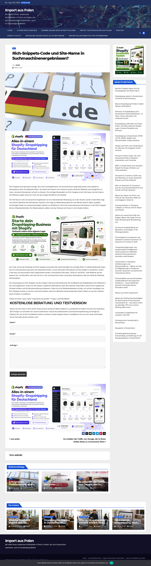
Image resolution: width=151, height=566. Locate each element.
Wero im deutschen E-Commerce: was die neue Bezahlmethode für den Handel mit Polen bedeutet (129, 188)
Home (9, 30)
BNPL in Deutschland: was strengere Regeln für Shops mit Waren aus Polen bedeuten (129, 168)
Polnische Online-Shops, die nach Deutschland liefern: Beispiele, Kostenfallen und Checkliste (128, 158)
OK (111, 563)
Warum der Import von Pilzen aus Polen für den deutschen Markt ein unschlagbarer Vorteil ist (128, 198)
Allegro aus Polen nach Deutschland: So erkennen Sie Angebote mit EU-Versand (129, 148)
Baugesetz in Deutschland (125, 328)
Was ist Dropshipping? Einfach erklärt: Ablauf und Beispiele (92, 523)
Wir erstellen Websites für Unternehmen (88, 36)
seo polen (15, 439)
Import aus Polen (19, 10)
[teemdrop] (57, 157)
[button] (140, 33)
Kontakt (120, 30)
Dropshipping (13, 517)
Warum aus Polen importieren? (126, 293)
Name (13, 322)
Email (13, 334)
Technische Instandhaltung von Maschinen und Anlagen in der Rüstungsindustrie (126, 230)
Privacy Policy (14, 36)
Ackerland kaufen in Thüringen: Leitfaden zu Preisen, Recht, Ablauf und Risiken (128, 208)
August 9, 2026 (16, 526)
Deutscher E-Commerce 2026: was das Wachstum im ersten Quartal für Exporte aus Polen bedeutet (128, 178)
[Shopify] (57, 238)
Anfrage (14, 345)
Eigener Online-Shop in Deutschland (58, 30)
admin (18, 65)
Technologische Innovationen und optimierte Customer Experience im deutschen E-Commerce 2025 (128, 240)
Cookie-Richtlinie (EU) (27, 30)
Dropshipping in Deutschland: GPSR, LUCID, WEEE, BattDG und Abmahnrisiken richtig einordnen (129, 138)
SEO (14, 48)
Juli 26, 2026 (121, 526)
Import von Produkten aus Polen (96, 30)
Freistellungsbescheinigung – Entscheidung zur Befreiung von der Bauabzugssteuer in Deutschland (128, 336)
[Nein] (148, 563)
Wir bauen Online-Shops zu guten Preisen (45, 36)
